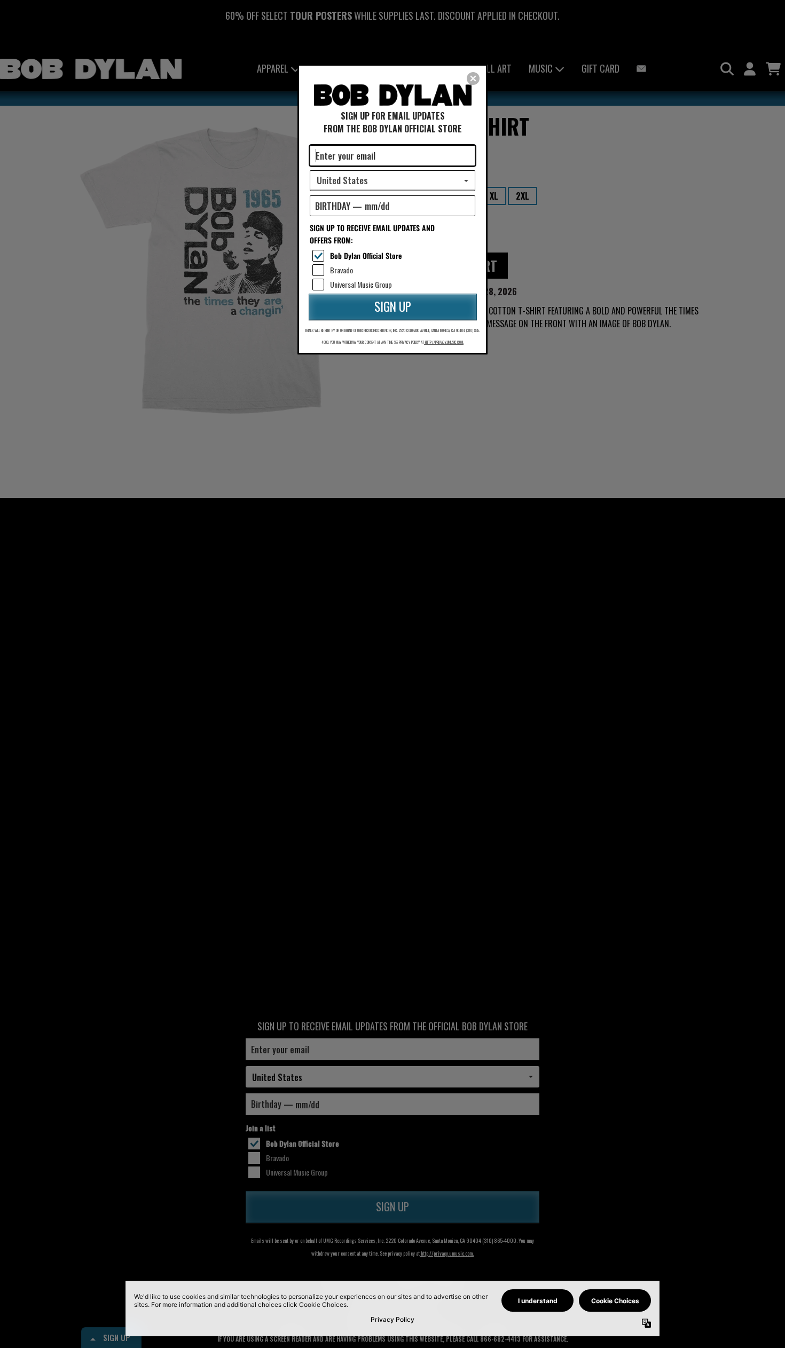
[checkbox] (393, 256)
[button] (473, 78)
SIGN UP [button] (392, 306)
